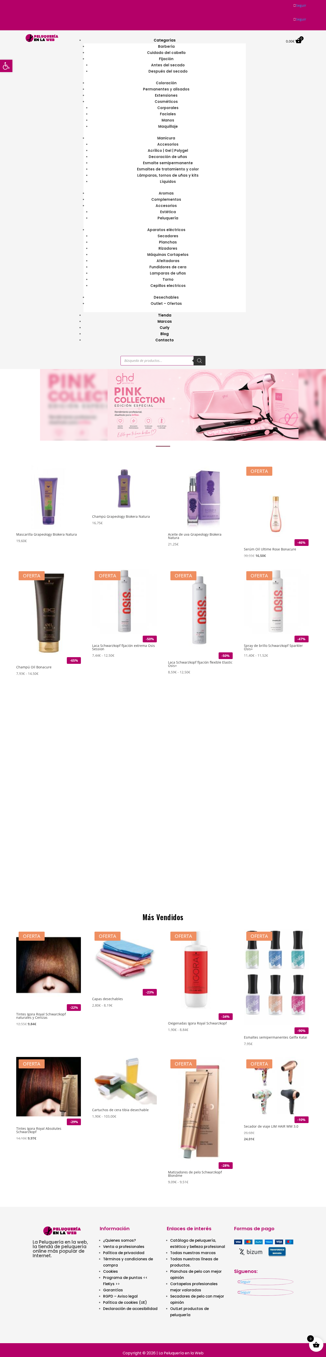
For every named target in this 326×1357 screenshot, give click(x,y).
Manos (168, 120)
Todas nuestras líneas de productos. (194, 1262)
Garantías (113, 1290)
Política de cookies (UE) (125, 1302)
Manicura (166, 138)
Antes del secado (168, 65)
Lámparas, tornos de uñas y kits (168, 175)
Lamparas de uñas (168, 273)
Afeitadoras (168, 260)
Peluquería (168, 218)
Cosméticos (166, 101)
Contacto (164, 340)
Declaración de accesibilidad (130, 1308)
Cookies (110, 1271)
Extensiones (166, 95)
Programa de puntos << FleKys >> (125, 1280)
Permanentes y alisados (166, 89)
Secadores (168, 235)
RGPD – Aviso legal (120, 1296)
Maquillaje (168, 126)
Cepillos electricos (168, 285)
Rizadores (167, 248)
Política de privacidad (123, 1252)
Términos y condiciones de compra (128, 1262)
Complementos (166, 199)
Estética (168, 211)
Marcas (165, 321)
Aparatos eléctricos (166, 229)
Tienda (164, 315)
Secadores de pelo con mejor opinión (197, 1299)
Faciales (168, 113)
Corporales (168, 107)
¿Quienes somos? (119, 1240)
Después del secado (168, 71)
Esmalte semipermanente (168, 162)
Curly (164, 327)
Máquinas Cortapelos (168, 254)
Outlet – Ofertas (166, 303)
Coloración (166, 82)
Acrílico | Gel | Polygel (168, 150)
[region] (163, 405)
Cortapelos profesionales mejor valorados (194, 1287)
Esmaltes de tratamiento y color (168, 169)
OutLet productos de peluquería (189, 1311)
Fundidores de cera (167, 266)
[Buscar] (199, 360)
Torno (168, 279)
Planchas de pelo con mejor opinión (196, 1274)
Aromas (166, 193)
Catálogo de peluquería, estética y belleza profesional (197, 1243)
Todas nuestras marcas (193, 1252)
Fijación (166, 58)
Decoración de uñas (168, 156)
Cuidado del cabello (166, 52)
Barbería (166, 46)
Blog (164, 333)
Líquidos (168, 181)
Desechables (166, 297)
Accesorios (168, 144)
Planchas (168, 242)
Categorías (165, 40)
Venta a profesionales (123, 1246)
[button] (163, 405)
